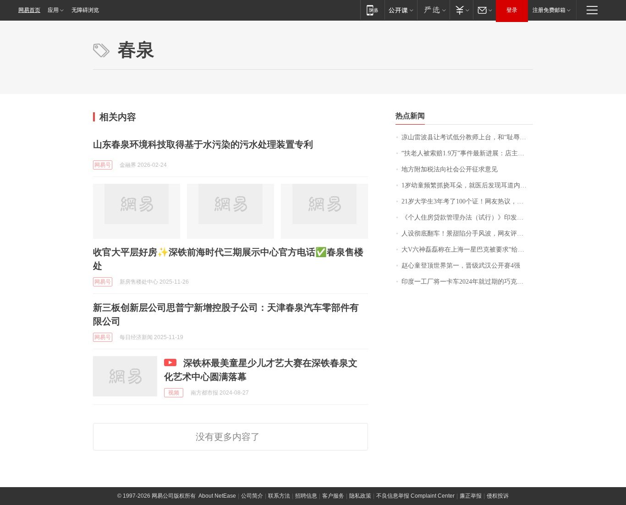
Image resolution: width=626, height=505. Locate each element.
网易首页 (29, 10)
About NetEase (217, 496)
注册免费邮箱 (549, 10)
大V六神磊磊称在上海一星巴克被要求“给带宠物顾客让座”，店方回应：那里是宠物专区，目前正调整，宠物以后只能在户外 (467, 249)
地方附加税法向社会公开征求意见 (449, 169)
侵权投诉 (498, 496)
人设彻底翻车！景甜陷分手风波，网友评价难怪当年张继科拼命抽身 (467, 233)
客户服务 (333, 496)
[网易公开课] (400, 10)
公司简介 (252, 496)
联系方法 (279, 496)
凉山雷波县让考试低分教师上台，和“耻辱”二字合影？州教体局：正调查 (467, 137)
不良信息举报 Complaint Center (415, 496)
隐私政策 (360, 496)
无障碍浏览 (85, 10)
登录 (511, 10)
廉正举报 (471, 496)
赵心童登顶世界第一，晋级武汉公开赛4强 (460, 265)
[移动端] (372, 10)
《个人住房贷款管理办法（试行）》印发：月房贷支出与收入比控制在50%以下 (467, 217)
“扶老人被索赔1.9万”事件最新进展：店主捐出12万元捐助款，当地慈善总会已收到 (467, 153)
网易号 (102, 165)
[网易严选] (433, 10)
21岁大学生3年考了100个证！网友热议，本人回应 (467, 201)
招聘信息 (306, 496)
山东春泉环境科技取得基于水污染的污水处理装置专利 (203, 144)
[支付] (461, 10)
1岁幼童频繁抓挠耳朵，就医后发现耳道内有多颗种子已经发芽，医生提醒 (467, 185)
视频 (173, 393)
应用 (53, 10)
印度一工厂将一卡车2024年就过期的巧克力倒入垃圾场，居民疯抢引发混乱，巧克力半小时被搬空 (467, 281)
